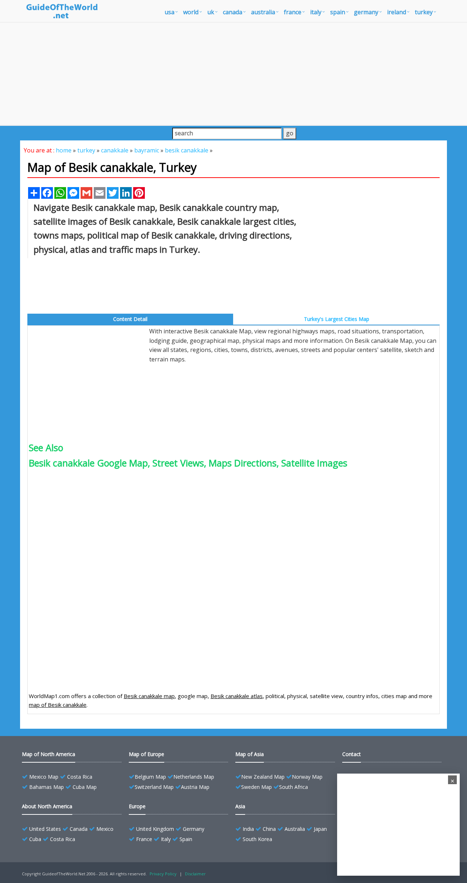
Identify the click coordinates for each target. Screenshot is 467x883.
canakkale (114, 150)
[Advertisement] (233, 74)
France (144, 839)
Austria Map (195, 786)
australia (263, 12)
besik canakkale (186, 150)
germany (366, 12)
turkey (424, 12)
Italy (166, 839)
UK (210, 12)
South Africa (293, 786)
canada (232, 12)
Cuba (35, 839)
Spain (186, 839)
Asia (240, 806)
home (64, 150)
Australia (295, 828)
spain (337, 12)
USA (169, 12)
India (248, 828)
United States (45, 828)
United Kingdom (155, 828)
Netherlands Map (193, 776)
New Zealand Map (263, 776)
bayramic (146, 150)
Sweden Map (256, 786)
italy (315, 12)
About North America (47, 806)
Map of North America (48, 754)
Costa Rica (79, 776)
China (269, 828)
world (190, 12)
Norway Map (307, 776)
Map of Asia (249, 754)
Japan (320, 828)
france (292, 12)
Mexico (104, 828)
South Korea (257, 839)
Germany (193, 828)
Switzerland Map (154, 786)
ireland (396, 12)
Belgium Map (150, 776)
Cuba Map (85, 786)
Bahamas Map (46, 786)
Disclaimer (195, 873)
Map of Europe (146, 754)
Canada (79, 828)
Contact (351, 754)
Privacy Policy (163, 873)
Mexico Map (43, 776)
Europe (137, 806)
